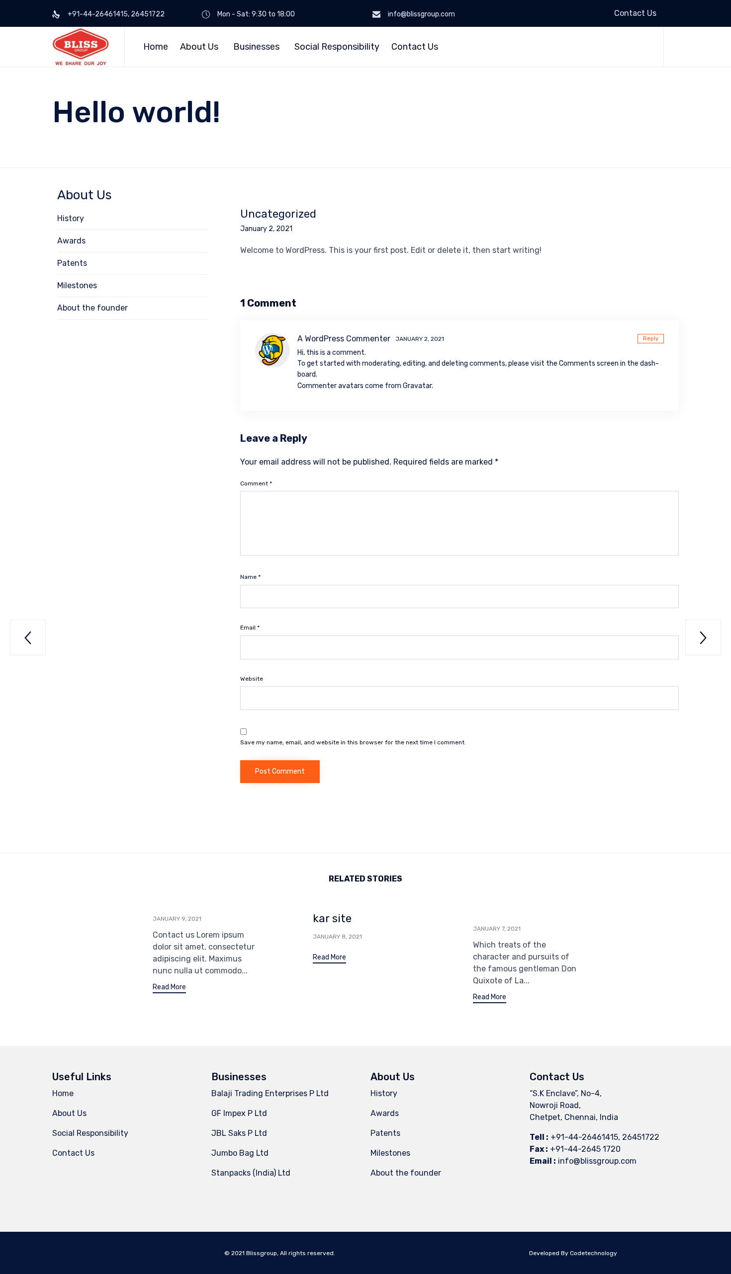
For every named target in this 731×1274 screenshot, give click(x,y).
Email (250, 627)
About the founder (92, 308)
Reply (650, 338)
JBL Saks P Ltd (239, 1133)
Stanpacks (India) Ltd (250, 1173)
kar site (332, 918)
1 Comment (268, 303)
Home (155, 46)
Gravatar (417, 386)
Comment (256, 483)
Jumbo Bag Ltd (240, 1153)
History (70, 218)
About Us (199, 46)
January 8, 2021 (337, 936)
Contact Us (635, 13)
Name (250, 576)
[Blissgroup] (80, 47)
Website (251, 678)
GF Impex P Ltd (239, 1113)
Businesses (256, 46)
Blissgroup (261, 1253)
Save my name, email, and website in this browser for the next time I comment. (353, 742)
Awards (71, 240)
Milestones (77, 285)
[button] (169, 988)
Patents (72, 263)
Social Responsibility (336, 46)
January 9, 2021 (177, 918)
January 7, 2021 (497, 928)
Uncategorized (278, 214)
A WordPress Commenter (343, 338)
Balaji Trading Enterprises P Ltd (270, 1093)
